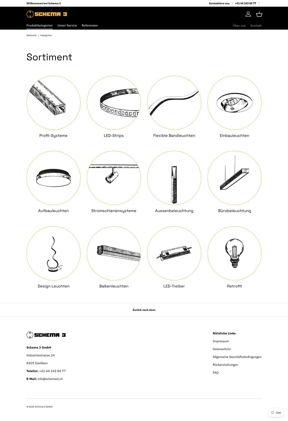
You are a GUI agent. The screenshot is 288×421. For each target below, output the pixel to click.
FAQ (215, 372)
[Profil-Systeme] (53, 103)
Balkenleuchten (114, 286)
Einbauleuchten (234, 135)
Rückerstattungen (225, 365)
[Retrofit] (234, 253)
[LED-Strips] (114, 103)
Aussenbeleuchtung (174, 210)
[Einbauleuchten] (234, 103)
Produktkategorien (39, 25)
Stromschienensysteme (113, 210)
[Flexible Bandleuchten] (174, 103)
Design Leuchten (54, 286)
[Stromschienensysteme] (114, 178)
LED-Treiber (174, 286)
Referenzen (90, 25)
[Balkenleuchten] (114, 253)
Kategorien (46, 35)
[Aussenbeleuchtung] (174, 178)
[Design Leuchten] (53, 253)
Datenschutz (222, 349)
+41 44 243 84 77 (245, 3)
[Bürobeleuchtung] (234, 178)
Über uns (239, 25)
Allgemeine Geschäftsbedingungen (237, 357)
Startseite (31, 35)
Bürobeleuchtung (234, 210)
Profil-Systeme (53, 135)
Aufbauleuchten (53, 210)
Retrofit (234, 286)
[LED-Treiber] (174, 253)
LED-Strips (114, 135)
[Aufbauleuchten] (53, 178)
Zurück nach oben (144, 310)
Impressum (221, 341)
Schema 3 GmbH (43, 406)
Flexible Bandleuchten (174, 135)
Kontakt (256, 25)
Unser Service (67, 25)
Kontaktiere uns (219, 3)
